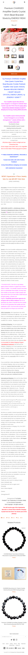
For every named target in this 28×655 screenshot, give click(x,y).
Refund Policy (11, 645)
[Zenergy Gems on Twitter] (11, 640)
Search (7, 643)
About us (15, 643)
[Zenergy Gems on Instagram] (16, 640)
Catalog (11, 643)
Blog (19, 643)
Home (3, 643)
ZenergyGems (14, 20)
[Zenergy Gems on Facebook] (14, 640)
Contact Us (18, 645)
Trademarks (23, 643)
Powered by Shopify (20, 652)
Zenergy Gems (13, 652)
